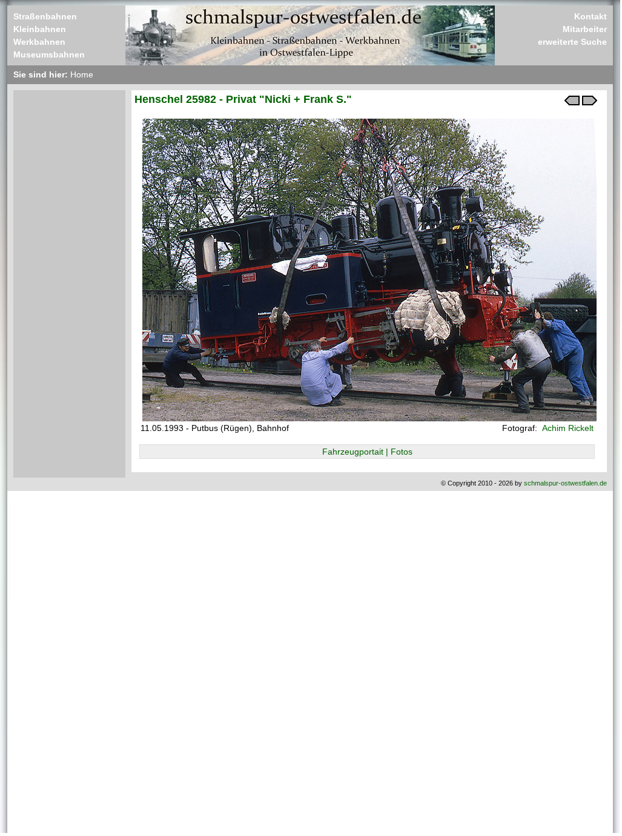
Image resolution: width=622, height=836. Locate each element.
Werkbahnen (39, 42)
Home (81, 74)
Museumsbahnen (49, 54)
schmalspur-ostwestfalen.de (565, 483)
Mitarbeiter (585, 29)
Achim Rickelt (567, 428)
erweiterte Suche (572, 42)
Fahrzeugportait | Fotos (367, 451)
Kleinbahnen (39, 29)
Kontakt (590, 16)
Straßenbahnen (45, 16)
